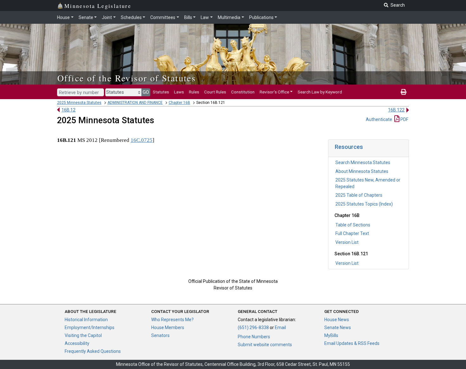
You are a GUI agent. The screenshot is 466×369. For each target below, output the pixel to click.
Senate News (337, 327)
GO (146, 92)
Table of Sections (352, 224)
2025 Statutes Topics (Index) (364, 204)
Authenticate (379, 119)
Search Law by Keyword (320, 91)
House (63, 17)
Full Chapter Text (352, 233)
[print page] (403, 92)
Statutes (161, 91)
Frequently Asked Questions (93, 351)
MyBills (331, 335)
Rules (194, 91)
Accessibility (77, 343)
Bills (188, 17)
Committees (162, 17)
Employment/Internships (89, 327)
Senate (86, 17)
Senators (160, 335)
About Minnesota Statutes (361, 171)
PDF (403, 119)
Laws (179, 91)
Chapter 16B (179, 102)
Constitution (243, 91)
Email (280, 327)
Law (205, 17)
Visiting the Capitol (83, 335)
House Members (167, 327)
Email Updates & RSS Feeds (351, 343)
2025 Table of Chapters (358, 195)
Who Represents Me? (172, 319)
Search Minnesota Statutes (362, 162)
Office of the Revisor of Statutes (126, 78)
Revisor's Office (274, 91)
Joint (107, 17)
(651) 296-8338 (253, 327)
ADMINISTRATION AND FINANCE (135, 102)
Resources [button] (349, 146)
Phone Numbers (254, 336)
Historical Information (86, 319)
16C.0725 (141, 140)
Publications (261, 17)
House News (336, 319)
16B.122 (396, 109)
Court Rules (215, 91)
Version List (347, 242)
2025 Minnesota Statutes (79, 102)
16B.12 (68, 109)
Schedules (131, 17)
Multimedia (229, 17)
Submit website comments (265, 344)
